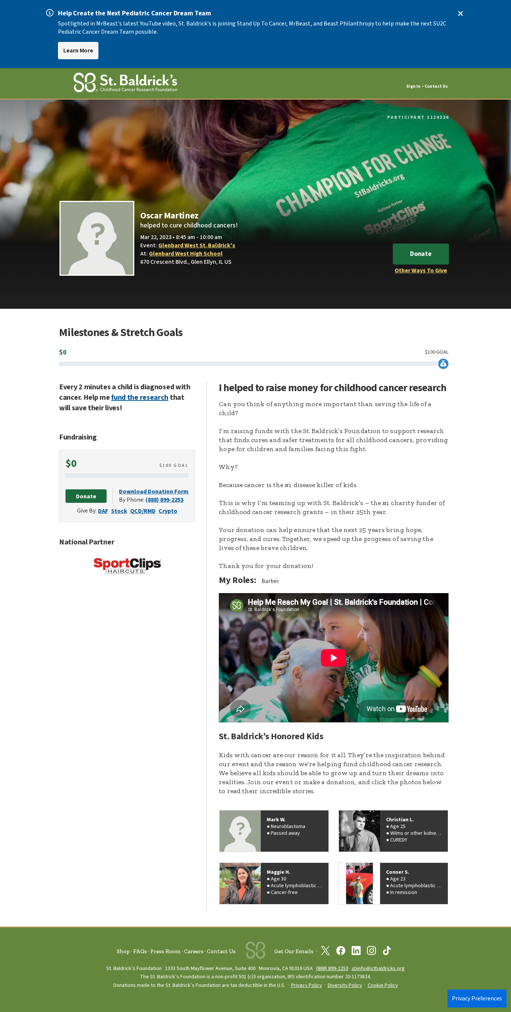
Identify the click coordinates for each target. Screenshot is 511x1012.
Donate (421, 254)
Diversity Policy (345, 985)
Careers (194, 951)
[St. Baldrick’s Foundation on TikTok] (386, 952)
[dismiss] (460, 13)
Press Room (165, 951)
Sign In (413, 86)
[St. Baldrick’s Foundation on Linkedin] (356, 952)
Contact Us (436, 86)
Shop (123, 951)
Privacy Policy (306, 985)
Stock (119, 511)
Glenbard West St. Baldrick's (196, 245)
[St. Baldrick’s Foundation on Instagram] (371, 952)
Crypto (168, 511)
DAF (103, 511)
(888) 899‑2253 (332, 968)
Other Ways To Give (421, 270)
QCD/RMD (143, 511)
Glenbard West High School (186, 254)
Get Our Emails (293, 951)
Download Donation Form (154, 491)
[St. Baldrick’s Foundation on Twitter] (325, 952)
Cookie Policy (383, 985)
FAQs (140, 951)
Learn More (78, 50)
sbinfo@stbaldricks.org (378, 968)
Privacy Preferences (477, 998)
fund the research (139, 397)
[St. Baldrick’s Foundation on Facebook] (340, 952)
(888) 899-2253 (164, 500)
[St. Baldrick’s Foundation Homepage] (125, 83)
